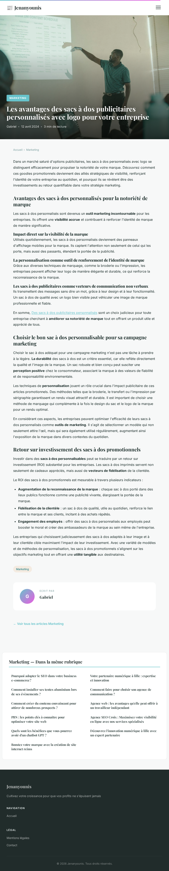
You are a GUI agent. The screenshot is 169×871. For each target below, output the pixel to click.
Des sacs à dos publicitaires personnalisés (64, 313)
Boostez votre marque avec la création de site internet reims (43, 747)
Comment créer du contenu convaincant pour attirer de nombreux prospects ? (43, 705)
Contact (12, 845)
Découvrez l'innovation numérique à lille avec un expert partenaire (123, 733)
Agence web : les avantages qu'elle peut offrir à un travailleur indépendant (124, 705)
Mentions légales (18, 838)
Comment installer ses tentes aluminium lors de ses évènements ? (44, 691)
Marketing (17, 98)
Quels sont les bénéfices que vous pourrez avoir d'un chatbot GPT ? (41, 733)
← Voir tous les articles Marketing (38, 624)
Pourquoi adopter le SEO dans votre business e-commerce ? (43, 678)
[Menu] (158, 7)
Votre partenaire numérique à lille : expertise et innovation (123, 678)
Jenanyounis (24, 7)
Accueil (17, 149)
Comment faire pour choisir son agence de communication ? (120, 691)
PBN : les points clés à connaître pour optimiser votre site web (38, 719)
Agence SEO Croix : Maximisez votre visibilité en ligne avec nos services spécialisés (123, 719)
